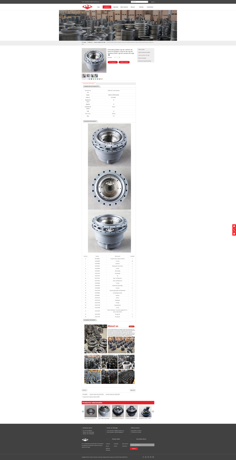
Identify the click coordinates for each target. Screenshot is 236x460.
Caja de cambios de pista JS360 (97, 394)
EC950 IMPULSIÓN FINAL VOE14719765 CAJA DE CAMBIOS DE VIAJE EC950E (138, 418)
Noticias (115, 446)
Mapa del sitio (106, 457)
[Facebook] (143, 457)
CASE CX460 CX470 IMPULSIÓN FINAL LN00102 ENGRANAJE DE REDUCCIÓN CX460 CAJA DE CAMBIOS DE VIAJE (84, 418)
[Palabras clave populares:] (147, 2)
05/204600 (85, 394)
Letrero (115, 457)
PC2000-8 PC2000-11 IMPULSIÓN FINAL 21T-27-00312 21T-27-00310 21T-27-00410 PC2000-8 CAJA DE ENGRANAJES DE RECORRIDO (125, 418)
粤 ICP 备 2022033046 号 (122, 457)
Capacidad (116, 443)
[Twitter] (148, 457)
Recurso (107, 446)
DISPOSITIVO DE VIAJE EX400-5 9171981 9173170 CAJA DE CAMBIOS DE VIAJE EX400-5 (97, 418)
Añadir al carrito (124, 62)
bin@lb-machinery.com (94, 1)
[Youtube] (150, 457)
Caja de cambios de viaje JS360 (113, 394)
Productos (108, 443)
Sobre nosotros (125, 443)
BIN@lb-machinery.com (119, 430)
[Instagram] (153, 457)
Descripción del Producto (89, 83)
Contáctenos (124, 446)
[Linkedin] (146, 457)
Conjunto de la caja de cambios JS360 (91, 397)
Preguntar (113, 62)
